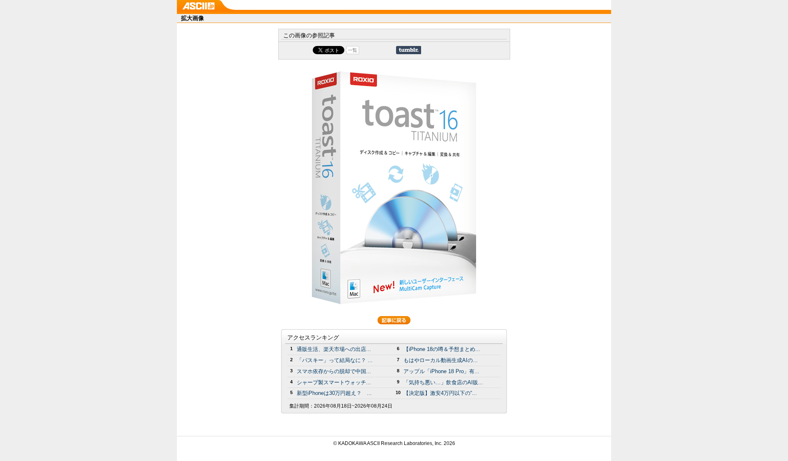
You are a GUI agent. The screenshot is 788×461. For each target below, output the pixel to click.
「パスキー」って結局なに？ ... (335, 360)
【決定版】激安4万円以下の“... (440, 393)
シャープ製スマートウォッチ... (334, 382)
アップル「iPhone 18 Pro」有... (441, 371)
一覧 (352, 50)
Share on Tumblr (408, 50)
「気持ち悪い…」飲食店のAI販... (443, 382)
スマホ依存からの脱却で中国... (334, 371)
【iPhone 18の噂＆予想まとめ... (441, 349)
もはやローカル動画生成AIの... (440, 360)
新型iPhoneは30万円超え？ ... (334, 393)
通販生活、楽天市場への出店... (334, 349)
